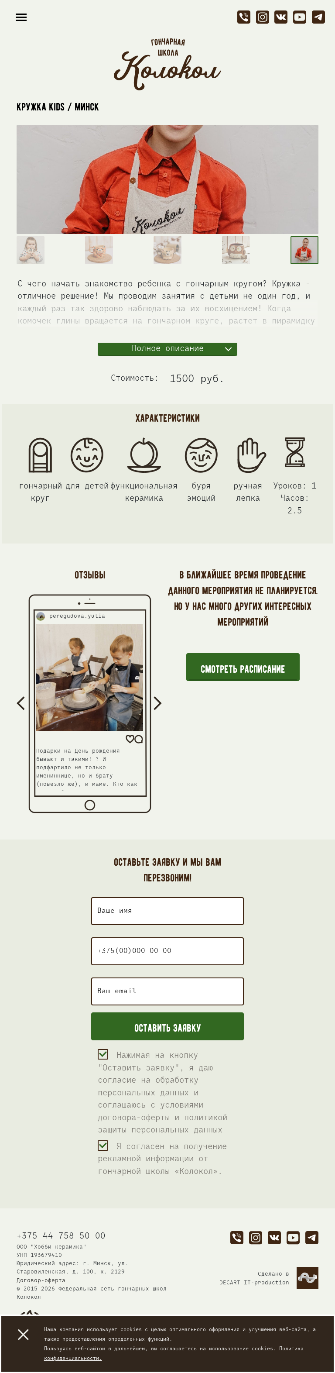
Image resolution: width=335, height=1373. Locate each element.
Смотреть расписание (243, 667)
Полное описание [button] (168, 348)
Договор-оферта (41, 1281)
